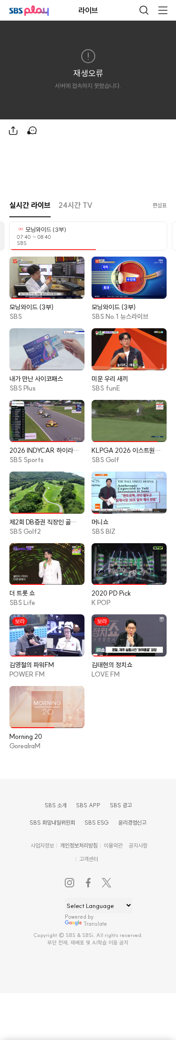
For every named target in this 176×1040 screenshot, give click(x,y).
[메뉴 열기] (162, 10)
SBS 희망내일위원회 (52, 822)
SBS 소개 (56, 805)
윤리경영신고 (132, 822)
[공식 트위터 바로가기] (107, 882)
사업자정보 (42, 845)
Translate (95, 923)
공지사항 (138, 845)
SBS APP (88, 805)
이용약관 (113, 845)
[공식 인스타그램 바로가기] (69, 882)
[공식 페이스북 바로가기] (88, 882)
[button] (30, 205)
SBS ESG (96, 822)
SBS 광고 (121, 805)
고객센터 (88, 859)
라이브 (88, 10)
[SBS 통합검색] (144, 10)
